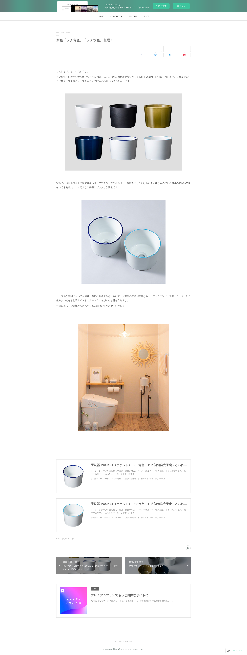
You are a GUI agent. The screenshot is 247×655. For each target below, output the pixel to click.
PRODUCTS (116, 16)
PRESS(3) (60, 539)
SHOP (146, 16)
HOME (101, 16)
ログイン (181, 6)
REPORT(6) (69, 539)
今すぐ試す (161, 5)
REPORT (133, 16)
